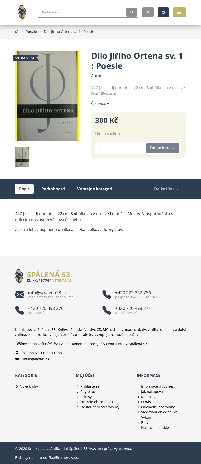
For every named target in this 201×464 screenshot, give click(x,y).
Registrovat (89, 391)
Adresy (86, 396)
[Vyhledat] (131, 12)
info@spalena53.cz (36, 359)
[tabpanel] (100, 221)
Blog (144, 422)
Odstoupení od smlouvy (99, 407)
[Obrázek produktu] (47, 95)
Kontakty (148, 396)
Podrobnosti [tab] (53, 189)
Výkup (146, 417)
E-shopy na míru (28, 457)
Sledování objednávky (159, 412)
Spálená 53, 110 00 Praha (41, 352)
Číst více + (100, 103)
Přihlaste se (90, 386)
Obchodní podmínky (158, 407)
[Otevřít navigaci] (179, 12)
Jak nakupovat (152, 391)
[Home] (17, 31)
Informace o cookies (157, 386)
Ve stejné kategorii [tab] (95, 189)
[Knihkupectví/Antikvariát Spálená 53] (24, 12)
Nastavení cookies (156, 427)
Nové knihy (29, 386)
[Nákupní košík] (163, 12)
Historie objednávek (96, 401)
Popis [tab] (24, 189)
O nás (146, 401)
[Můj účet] (148, 12)
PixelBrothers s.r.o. (63, 457)
